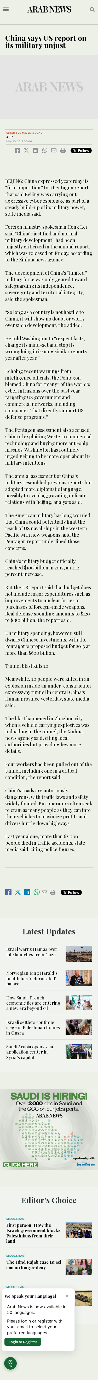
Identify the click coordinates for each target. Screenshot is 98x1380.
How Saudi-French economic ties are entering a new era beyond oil (33, 1003)
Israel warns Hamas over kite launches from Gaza (31, 951)
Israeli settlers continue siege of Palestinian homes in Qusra (33, 1027)
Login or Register (23, 1342)
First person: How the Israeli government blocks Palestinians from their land (33, 1233)
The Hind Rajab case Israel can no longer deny (33, 1264)
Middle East (16, 1219)
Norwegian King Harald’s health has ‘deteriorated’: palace (31, 978)
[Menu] (6, 9)
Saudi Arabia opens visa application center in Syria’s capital (29, 1052)
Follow (83, 150)
